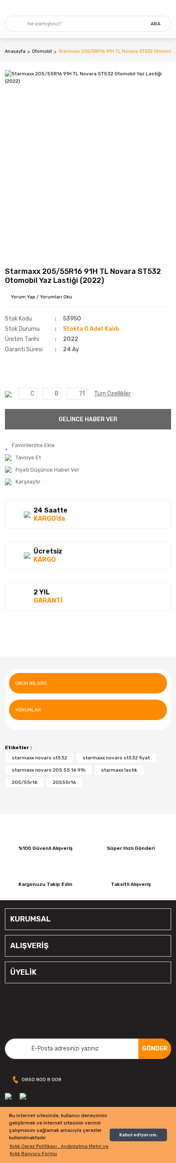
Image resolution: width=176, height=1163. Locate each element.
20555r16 (64, 782)
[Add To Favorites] (30, 445)
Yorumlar (28, 710)
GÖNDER (154, 1048)
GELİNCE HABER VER (88, 419)
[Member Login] (165, 8)
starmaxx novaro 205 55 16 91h (49, 770)
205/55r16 (24, 782)
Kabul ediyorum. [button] (138, 1135)
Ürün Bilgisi (30, 683)
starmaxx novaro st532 (39, 758)
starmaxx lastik (119, 770)
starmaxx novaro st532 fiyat (116, 758)
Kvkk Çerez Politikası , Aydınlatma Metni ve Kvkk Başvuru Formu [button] (59, 1149)
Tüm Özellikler (112, 393)
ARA (155, 24)
